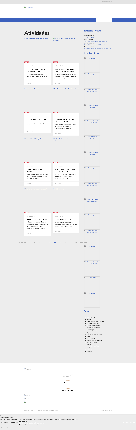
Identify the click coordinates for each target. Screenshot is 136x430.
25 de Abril (89, 344)
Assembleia (71, 20)
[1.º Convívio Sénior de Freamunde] (92, 111)
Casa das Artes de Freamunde (94, 340)
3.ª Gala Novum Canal (63, 219)
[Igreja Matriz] (92, 284)
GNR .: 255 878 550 (107, 1)
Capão (88, 336)
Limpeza (89, 332)
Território (36, 20)
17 (76, 243)
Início (26, 20)
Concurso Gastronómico (93, 331)
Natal (88, 348)
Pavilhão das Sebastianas (93, 327)
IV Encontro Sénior (89, 37)
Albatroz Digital (54, 410)
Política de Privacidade (106, 410)
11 (44, 243)
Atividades (49, 20)
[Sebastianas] (92, 64)
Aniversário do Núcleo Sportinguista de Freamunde (97, 48)
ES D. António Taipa (92, 342)
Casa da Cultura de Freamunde (94, 334)
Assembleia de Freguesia (93, 325)
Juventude (89, 351)
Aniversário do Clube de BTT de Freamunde (95, 41)
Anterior (22, 243)
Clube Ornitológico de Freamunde (95, 321)
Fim (80, 242)
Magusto (89, 319)
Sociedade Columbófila (93, 323)
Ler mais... (30, 83)
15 (65, 243)
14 (60, 243)
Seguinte (83, 243)
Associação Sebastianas (93, 346)
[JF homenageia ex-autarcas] (92, 80)
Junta (60, 20)
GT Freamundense (91, 338)
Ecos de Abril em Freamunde (37, 119)
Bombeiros (89, 349)
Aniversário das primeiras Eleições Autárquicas (96, 45)
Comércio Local (91, 329)
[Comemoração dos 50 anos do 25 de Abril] (92, 96)
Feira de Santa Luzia (92, 317)
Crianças (89, 316)
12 (50, 243)
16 (70, 243)
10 (39, 243)
